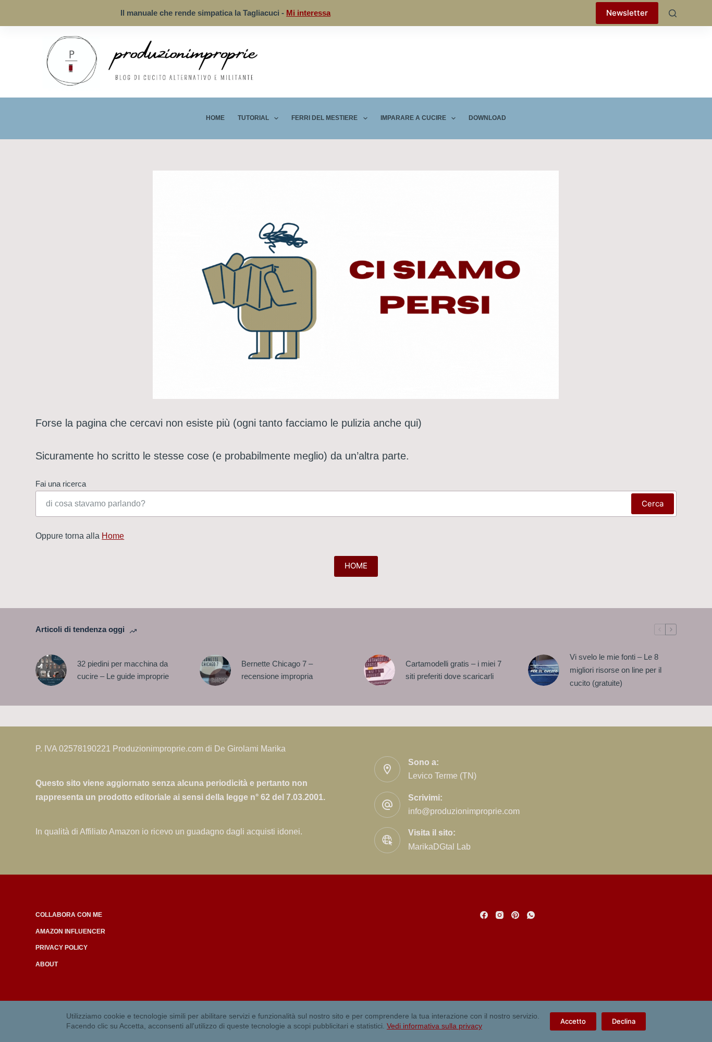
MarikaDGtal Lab (439, 846)
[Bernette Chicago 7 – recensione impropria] (215, 670)
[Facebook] (484, 915)
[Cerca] (673, 13)
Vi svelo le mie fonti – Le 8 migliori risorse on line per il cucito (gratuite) (615, 669)
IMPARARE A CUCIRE (413, 118)
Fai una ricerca (60, 483)
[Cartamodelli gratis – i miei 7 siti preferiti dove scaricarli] (379, 670)
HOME (356, 566)
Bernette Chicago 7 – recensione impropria (277, 670)
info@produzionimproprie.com (464, 811)
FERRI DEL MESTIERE (324, 118)
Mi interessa (308, 12)
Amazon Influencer (70, 931)
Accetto (573, 1021)
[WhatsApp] (531, 915)
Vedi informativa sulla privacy (434, 1026)
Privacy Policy (61, 947)
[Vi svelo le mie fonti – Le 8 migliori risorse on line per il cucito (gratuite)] (543, 670)
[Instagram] (500, 915)
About (46, 964)
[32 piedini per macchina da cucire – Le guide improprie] (51, 670)
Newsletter (627, 13)
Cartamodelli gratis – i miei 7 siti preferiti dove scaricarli (453, 670)
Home (215, 118)
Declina (623, 1021)
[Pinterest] (515, 915)
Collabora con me (68, 914)
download (487, 118)
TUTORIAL (253, 118)
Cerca (653, 503)
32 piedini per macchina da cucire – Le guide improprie (123, 670)
